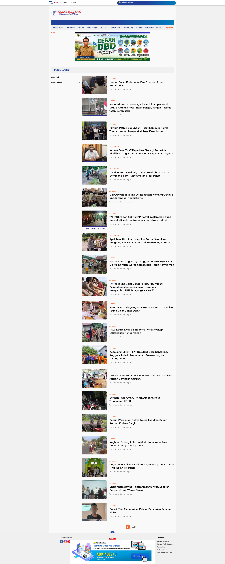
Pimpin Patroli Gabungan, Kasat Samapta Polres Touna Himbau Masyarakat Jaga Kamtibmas (138, 130)
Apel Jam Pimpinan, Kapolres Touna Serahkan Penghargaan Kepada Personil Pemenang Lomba (139, 241)
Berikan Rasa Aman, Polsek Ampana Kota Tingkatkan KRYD (134, 399)
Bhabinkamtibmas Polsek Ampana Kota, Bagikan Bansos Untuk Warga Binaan (139, 488)
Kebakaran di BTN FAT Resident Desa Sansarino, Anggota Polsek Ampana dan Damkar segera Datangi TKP (138, 355)
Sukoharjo (149, 27)
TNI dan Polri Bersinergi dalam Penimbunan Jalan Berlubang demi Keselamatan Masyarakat (139, 174)
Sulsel (158, 27)
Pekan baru (116, 27)
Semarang (128, 27)
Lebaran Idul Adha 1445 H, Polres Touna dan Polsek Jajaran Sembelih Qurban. (140, 377)
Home (55, 3)
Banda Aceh (57, 27)
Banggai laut (57, 82)
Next (133, 527)
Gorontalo (70, 27)
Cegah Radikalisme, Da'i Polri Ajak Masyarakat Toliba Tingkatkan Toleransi (141, 466)
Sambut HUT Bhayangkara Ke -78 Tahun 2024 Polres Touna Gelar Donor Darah (141, 309)
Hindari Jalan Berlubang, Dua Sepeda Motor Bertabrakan (136, 84)
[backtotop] (112, 533)
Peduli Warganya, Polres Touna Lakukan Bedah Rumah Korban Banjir (138, 422)
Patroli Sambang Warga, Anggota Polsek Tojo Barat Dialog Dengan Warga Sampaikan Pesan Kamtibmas (141, 263)
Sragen (139, 27)
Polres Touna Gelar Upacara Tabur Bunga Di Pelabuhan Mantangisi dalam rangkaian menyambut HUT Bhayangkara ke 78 (136, 287)
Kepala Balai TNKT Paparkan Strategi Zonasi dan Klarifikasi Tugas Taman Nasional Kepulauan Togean (141, 152)
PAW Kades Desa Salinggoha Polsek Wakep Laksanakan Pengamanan (136, 331)
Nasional (55, 77)
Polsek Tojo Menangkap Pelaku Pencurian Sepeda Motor (140, 511)
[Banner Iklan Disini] (112, 552)
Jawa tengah (92, 27)
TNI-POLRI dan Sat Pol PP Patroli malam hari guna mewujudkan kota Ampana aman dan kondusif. (140, 219)
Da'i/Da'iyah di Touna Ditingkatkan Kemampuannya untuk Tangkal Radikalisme (141, 196)
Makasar (104, 27)
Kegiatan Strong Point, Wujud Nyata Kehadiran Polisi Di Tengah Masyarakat (138, 444)
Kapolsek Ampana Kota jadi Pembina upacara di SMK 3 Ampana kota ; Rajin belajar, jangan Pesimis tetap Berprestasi (140, 107)
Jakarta (80, 27)
